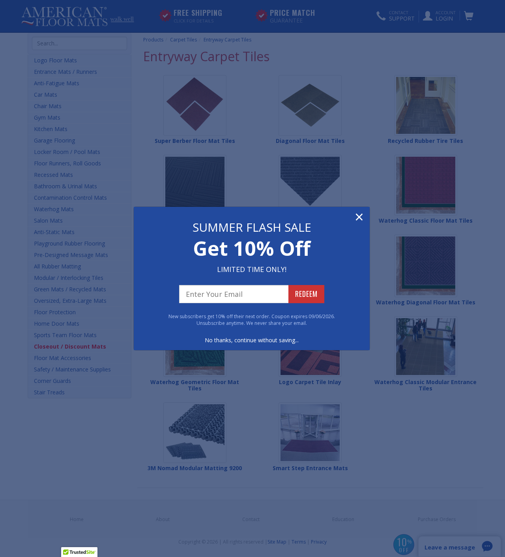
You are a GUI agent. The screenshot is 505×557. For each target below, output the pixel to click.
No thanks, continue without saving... (252, 340)
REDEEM (306, 294)
